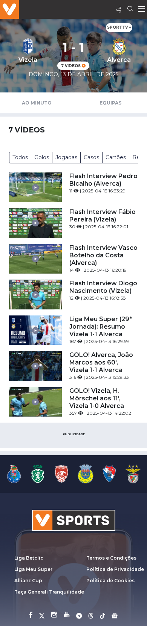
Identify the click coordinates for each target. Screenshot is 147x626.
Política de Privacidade (115, 569)
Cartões (116, 157)
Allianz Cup (28, 580)
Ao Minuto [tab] (37, 103)
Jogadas (66, 157)
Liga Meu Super (33, 569)
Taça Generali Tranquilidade (49, 592)
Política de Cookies (110, 580)
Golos (41, 157)
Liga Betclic (28, 558)
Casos (91, 157)
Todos (20, 157)
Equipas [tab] (110, 103)
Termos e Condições (111, 558)
